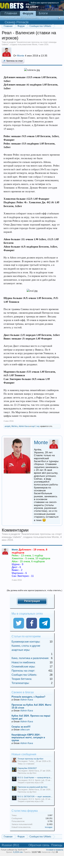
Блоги (43, 13)
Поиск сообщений (12, 18)
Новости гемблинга (23, 662)
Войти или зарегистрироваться (45, 3)
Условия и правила (54, 850)
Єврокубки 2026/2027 (27, 768)
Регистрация (32, 601)
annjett (7, 426)
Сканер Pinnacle (17, 22)
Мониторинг (48, 18)
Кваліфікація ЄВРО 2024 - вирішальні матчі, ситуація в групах (28, 737)
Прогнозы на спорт (14, 61)
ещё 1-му (35, 426)
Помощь (56, 845)
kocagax (48, 827)
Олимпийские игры (23, 666)
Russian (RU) (10, 845)
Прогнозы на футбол (27, 773)
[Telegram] (44, 623)
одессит (25, 729)
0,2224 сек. (18, 852)
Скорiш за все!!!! (21, 726)
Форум (28, 13)
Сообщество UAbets (24, 674)
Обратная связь (38, 845)
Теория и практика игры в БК (30, 782)
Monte (34, 44)
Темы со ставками (26, 764)
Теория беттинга (21, 678)
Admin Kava (24, 426)
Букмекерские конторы (26, 641)
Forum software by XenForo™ (14, 850)
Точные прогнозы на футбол (30, 759)
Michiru (14, 426)
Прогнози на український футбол (32, 787)
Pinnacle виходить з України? (28, 696)
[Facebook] (31, 623)
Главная (11, 13)
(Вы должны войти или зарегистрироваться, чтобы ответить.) (34, 590)
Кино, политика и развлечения (30, 658)
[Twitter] (18, 623)
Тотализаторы (20, 682)
